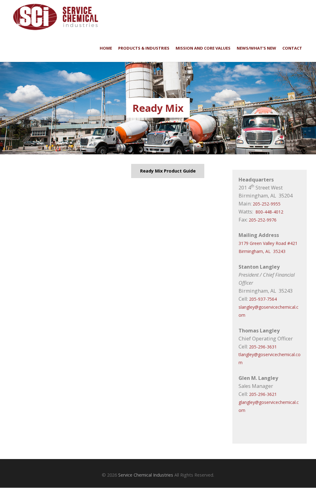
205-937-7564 (263, 299)
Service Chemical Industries (145, 475)
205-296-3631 (263, 347)
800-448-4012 (269, 212)
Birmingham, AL (255, 251)
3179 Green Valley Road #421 (268, 243)
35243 (279, 251)
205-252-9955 (267, 204)
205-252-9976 (262, 220)
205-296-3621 (263, 394)
